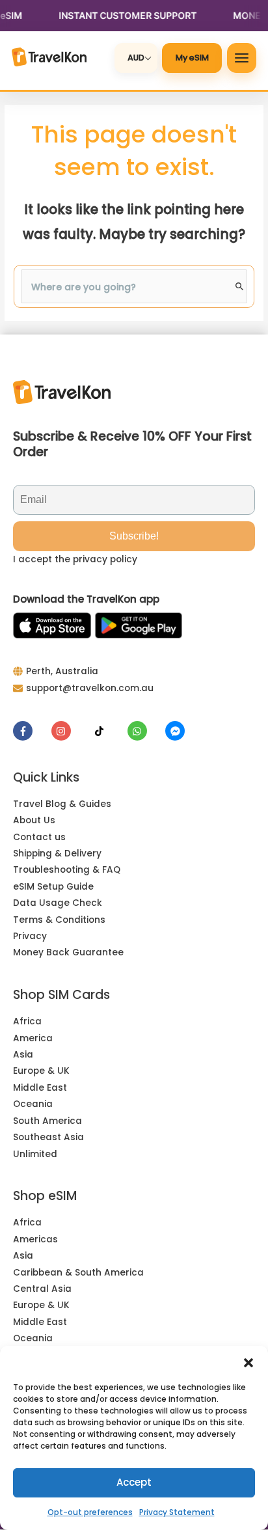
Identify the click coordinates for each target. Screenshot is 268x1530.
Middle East (40, 1088)
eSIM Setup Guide (53, 887)
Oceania (33, 1104)
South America (47, 1121)
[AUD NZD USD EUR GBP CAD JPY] (135, 57)
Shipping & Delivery (57, 853)
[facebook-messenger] (176, 731)
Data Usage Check (57, 903)
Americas (35, 1239)
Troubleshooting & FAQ (66, 870)
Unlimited (35, 1154)
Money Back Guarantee (68, 952)
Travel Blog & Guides (62, 804)
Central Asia (42, 1289)
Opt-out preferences (90, 1512)
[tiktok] (107, 731)
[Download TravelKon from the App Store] (52, 625)
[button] (248, 1362)
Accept (134, 1482)
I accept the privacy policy (75, 559)
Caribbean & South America (78, 1272)
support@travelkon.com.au (90, 688)
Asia (23, 1054)
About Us (34, 820)
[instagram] (69, 731)
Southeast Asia (48, 1137)
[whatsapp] (145, 731)
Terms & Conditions (59, 920)
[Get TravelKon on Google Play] (138, 625)
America (33, 1038)
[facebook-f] (31, 731)
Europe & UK (41, 1071)
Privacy (30, 936)
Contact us (39, 837)
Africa (27, 1021)
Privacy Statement (177, 1512)
